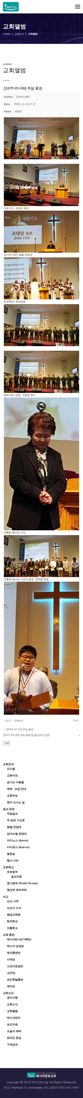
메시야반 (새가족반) (19, 939)
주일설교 (12, 813)
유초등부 (12, 872)
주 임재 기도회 (16, 820)
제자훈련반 (13, 953)
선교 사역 (13, 901)
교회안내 (8, 764)
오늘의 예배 (14, 1031)
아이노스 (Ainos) (18, 840)
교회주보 (12, 795)
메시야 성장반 (15, 946)
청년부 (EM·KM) (17, 890)
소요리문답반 (15, 966)
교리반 (11, 973)
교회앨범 (12, 1011)
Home (6, 33)
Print (75, 720)
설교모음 (16, 876)
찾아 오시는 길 (16, 802)
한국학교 (12, 921)
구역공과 (12, 1044)
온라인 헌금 (14, 1038)
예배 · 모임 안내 (16, 789)
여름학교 (12, 928)
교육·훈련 (8, 935)
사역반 (11, 959)
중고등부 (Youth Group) (22, 883)
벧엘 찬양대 (14, 827)
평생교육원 (13, 915)
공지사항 (12, 997)
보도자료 (12, 1024)
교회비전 (12, 775)
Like (8, 720)
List (7, 743)
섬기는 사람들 (15, 782)
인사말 (11, 769)
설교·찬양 (8, 809)
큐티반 (11, 986)
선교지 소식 (14, 908)
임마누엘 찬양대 (17, 834)
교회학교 (8, 867)
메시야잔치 (13, 1018)
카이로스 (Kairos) (18, 847)
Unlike (18, 720)
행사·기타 (13, 860)
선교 (5, 896)
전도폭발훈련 (15, 979)
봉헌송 (11, 854)
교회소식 (19, 33)
